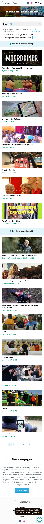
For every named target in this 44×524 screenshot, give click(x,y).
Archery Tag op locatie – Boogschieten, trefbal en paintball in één (20, 306)
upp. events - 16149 (8, 436)
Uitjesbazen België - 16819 (10, 71)
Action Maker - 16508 (9, 96)
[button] (22, 24)
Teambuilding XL (8, 357)
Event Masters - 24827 (9, 334)
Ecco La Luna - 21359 (9, 385)
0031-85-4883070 (22, 507)
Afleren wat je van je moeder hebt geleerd (17, 144)
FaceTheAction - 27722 (9, 310)
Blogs (22, 516)
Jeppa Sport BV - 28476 (9, 411)
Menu (40, 3)
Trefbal (4, 408)
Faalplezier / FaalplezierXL (11, 195)
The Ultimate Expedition (11, 221)
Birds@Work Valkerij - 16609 (11, 283)
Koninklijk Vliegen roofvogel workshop (16, 281)
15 (31, 165)
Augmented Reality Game (11, 119)
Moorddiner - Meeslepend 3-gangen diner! (17, 68)
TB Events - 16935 (8, 122)
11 (25, 165)
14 (31, 139)
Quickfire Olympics (8, 170)
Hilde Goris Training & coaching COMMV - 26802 (18, 258)
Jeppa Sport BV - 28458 (9, 360)
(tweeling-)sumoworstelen (12, 93)
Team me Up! (6, 434)
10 (25, 139)
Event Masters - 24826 (9, 173)
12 (28, 139)
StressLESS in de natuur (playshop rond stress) (19, 255)
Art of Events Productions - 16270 (13, 224)
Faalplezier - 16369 (8, 198)
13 (28, 165)
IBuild (4, 332)
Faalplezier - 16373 (8, 147)
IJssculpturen (7, 383)
